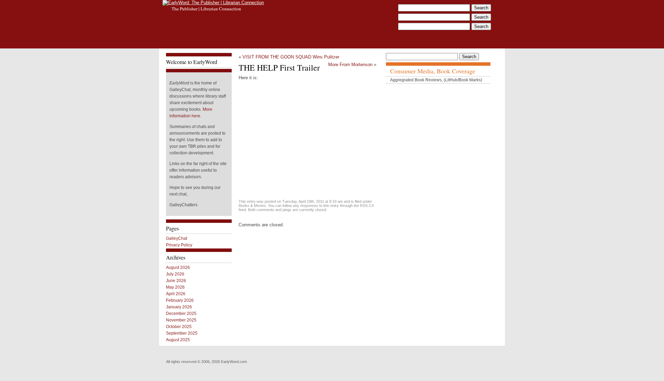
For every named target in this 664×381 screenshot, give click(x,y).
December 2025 (181, 313)
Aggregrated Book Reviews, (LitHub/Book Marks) (436, 80)
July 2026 (175, 274)
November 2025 (181, 320)
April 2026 (175, 293)
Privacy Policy (179, 245)
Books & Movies (252, 205)
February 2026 (180, 300)
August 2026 (178, 267)
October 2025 (179, 326)
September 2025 (181, 333)
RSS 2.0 (367, 205)
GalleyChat (176, 238)
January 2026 (179, 307)
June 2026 (176, 280)
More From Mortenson (350, 64)
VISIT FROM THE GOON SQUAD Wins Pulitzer (290, 57)
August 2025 (178, 339)
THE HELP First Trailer (279, 67)
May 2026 (175, 287)
